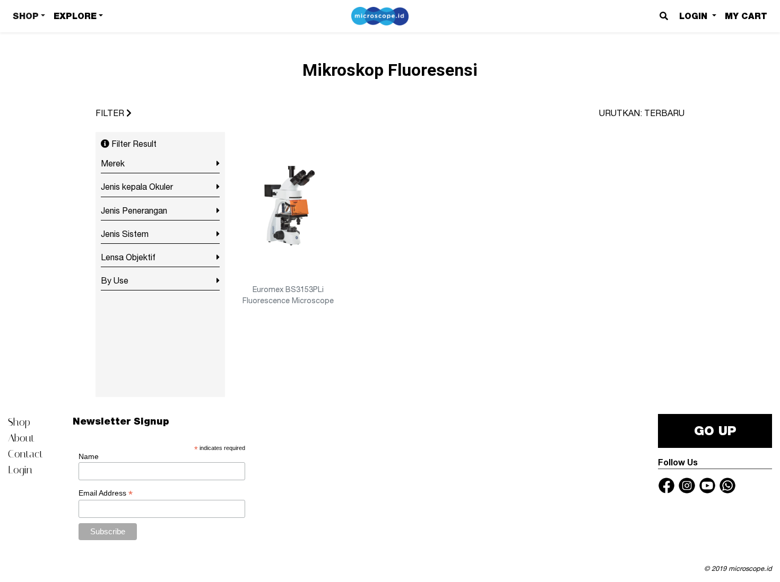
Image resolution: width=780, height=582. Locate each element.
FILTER (111, 113)
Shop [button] (26, 16)
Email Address (106, 493)
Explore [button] (75, 16)
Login (20, 469)
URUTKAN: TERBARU (641, 113)
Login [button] (694, 16)
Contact (25, 453)
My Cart (746, 16)
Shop (19, 422)
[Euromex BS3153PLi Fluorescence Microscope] (288, 206)
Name (89, 456)
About (21, 437)
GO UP (715, 430)
